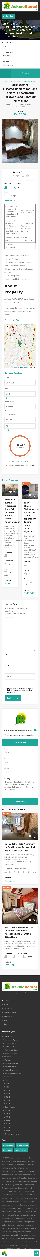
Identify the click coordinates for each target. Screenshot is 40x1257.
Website (8, 677)
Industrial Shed (10, 1067)
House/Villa (9, 1110)
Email (7, 665)
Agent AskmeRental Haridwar (18, 730)
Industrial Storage (11, 1070)
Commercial (8, 1037)
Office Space (9, 1047)
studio (17, 1150)
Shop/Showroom (11, 1053)
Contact (7, 1024)
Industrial (7, 1057)
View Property (20, 835)
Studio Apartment (12, 1134)
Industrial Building (11, 1063)
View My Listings (20, 743)
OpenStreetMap (24, 367)
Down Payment (10, 414)
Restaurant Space (12, 1050)
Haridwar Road (29, 81)
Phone (6, 769)
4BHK (8, 1097)
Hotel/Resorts (10, 1043)
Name (8, 654)
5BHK (8, 1100)
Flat (6, 1080)
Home (7, 81)
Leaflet (15, 367)
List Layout (8, 1008)
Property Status (8, 43)
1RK (7, 1087)
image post (7, 1150)
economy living (22, 1145)
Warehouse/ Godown (13, 1073)
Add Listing (8, 16)
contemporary (8, 1145)
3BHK (8, 1094)
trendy (24, 1150)
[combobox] (20, 47)
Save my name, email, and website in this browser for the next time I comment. (20, 690)
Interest (7, 389)
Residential (8, 1077)
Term (6, 378)
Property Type (7, 52)
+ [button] (7, 326)
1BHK (8, 1084)
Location (5, 62)
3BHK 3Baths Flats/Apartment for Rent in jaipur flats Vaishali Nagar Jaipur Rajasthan (19, 847)
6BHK (8, 1104)
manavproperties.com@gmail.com (22, 735)
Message (7, 779)
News (6, 1020)
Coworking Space (11, 1040)
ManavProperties (30, 1249)
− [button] (7, 329)
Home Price (9, 402)
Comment (9, 618)
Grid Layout (8, 1016)
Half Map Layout (10, 1012)
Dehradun (16, 81)
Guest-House (10, 1107)
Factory (8, 1060)
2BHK (8, 1090)
